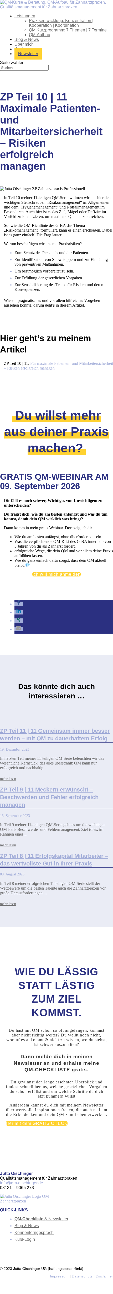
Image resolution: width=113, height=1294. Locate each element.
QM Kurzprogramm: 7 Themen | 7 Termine (68, 30)
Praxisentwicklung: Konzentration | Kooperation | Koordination (61, 23)
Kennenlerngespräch (34, 1232)
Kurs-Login (24, 1239)
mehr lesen (8, 779)
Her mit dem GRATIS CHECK (37, 1123)
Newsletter (28, 53)
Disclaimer (104, 1276)
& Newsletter (41, 1219)
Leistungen (24, 16)
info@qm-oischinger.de (21, 1183)
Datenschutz (82, 1276)
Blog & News (26, 39)
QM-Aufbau (39, 35)
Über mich (24, 44)
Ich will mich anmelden (56, 574)
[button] (18, 604)
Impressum (59, 1276)
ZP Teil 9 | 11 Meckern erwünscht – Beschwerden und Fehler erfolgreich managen (49, 797)
